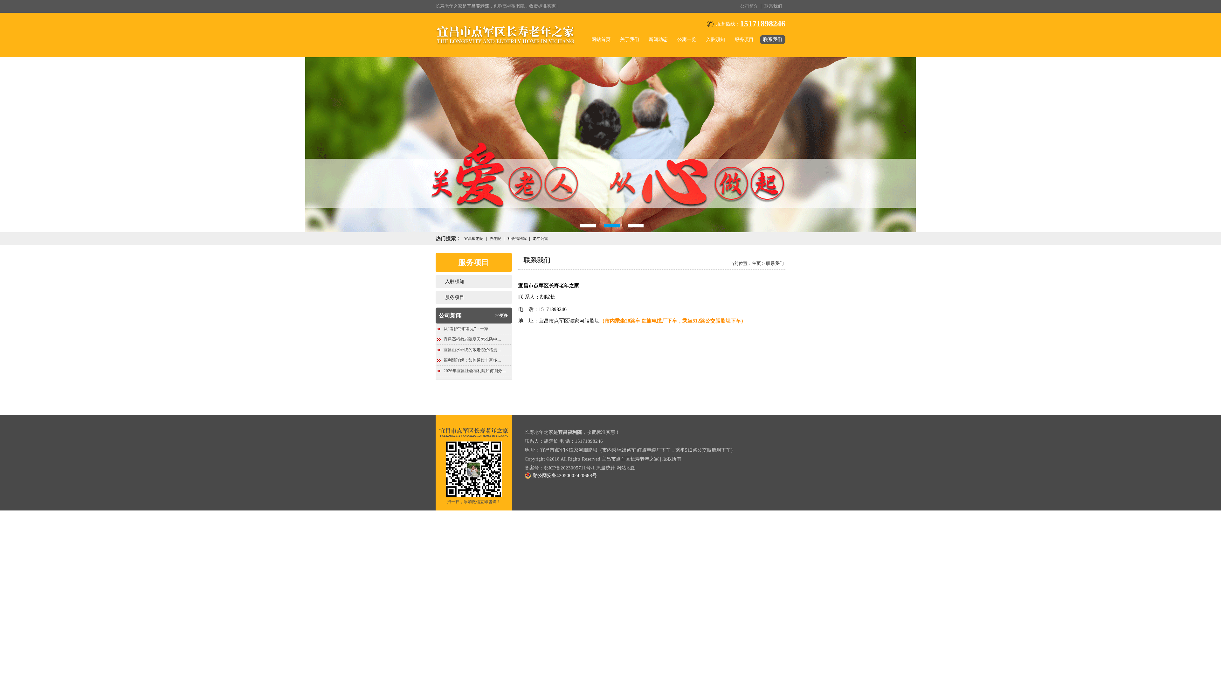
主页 (756, 263)
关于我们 (629, 39)
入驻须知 (715, 39)
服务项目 (744, 39)
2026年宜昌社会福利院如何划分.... (475, 370)
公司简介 (749, 6)
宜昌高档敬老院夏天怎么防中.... (472, 339)
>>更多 (501, 315)
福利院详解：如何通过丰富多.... (472, 360)
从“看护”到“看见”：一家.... (468, 328)
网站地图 (626, 467)
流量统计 (605, 467)
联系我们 (773, 6)
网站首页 (600, 39)
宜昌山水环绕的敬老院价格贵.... (472, 349)
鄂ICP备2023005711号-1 (569, 467)
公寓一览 (686, 39)
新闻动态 (658, 39)
